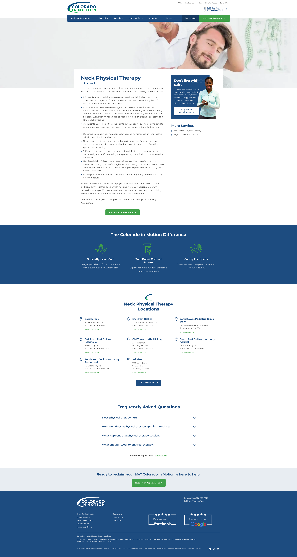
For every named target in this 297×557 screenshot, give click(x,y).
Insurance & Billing (84, 527)
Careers (169, 18)
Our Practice (118, 517)
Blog (200, 3)
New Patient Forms (85, 520)
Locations (118, 18)
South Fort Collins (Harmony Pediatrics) (91, 541)
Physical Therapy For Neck (185, 135)
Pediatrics (103, 18)
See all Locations (147, 382)
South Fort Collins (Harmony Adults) (182, 539)
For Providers (190, 3)
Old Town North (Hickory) (147, 339)
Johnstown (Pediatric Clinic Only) (111, 539)
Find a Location (83, 517)
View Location (90, 329)
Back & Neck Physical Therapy (187, 131)
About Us (153, 18)
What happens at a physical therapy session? (131, 435)
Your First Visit (83, 524)
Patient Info (134, 18)
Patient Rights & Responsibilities (155, 548)
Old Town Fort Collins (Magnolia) (136, 539)
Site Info (191, 548)
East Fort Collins (142, 319)
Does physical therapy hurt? (120, 417)
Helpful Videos (211, 3)
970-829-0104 (197, 501)
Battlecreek (92, 319)
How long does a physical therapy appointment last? (136, 426)
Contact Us (224, 3)
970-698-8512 (202, 498)
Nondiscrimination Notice (177, 548)
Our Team (117, 520)
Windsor (137, 359)
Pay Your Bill (190, 18)
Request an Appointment (213, 18)
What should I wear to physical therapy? (128, 444)
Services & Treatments (80, 18)
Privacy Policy (116, 548)
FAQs (180, 3)
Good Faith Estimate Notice (132, 548)
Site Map (199, 548)
